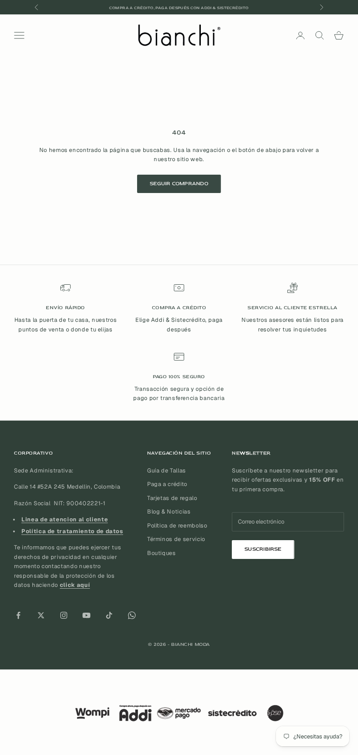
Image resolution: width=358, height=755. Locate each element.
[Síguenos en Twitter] (41, 615)
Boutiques (161, 553)
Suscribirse (263, 549)
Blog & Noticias (169, 511)
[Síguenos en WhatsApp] (131, 615)
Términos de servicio (176, 539)
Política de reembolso (177, 525)
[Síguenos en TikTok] (109, 615)
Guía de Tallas (166, 470)
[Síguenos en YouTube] (86, 615)
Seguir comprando (179, 183)
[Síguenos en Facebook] (18, 615)
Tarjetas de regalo (172, 498)
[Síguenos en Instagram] (63, 615)
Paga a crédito (167, 484)
